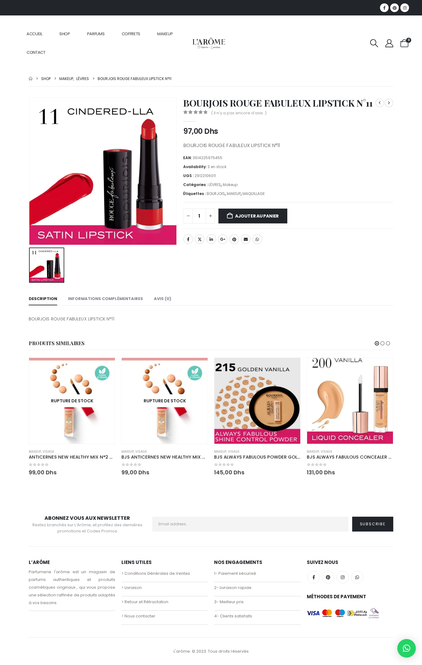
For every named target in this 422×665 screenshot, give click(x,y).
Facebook (188, 239)
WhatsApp (257, 239)
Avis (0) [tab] (162, 299)
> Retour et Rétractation (144, 602)
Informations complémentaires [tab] (105, 299)
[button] (374, 43)
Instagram (342, 577)
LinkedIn (211, 239)
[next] (389, 103)
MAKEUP (165, 34)
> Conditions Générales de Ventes (155, 573)
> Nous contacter (138, 616)
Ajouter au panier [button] (290, 368)
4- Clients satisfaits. (233, 616)
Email (246, 239)
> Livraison (131, 588)
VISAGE (48, 451)
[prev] (379, 103)
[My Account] (389, 43)
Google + (223, 239)
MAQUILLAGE (254, 193)
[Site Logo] (209, 43)
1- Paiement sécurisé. (235, 573)
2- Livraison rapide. (233, 588)
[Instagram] (404, 7)
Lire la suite (104, 368)
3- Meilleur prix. (229, 602)
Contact (36, 52)
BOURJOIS (216, 193)
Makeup (230, 184)
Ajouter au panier (257, 216)
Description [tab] (43, 299)
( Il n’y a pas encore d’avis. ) (239, 113)
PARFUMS (96, 34)
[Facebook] (384, 7)
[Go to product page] (257, 401)
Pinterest (234, 239)
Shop (64, 34)
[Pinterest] (394, 7)
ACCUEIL (34, 34)
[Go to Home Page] (30, 79)
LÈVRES (215, 184)
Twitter (200, 239)
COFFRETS (131, 34)
